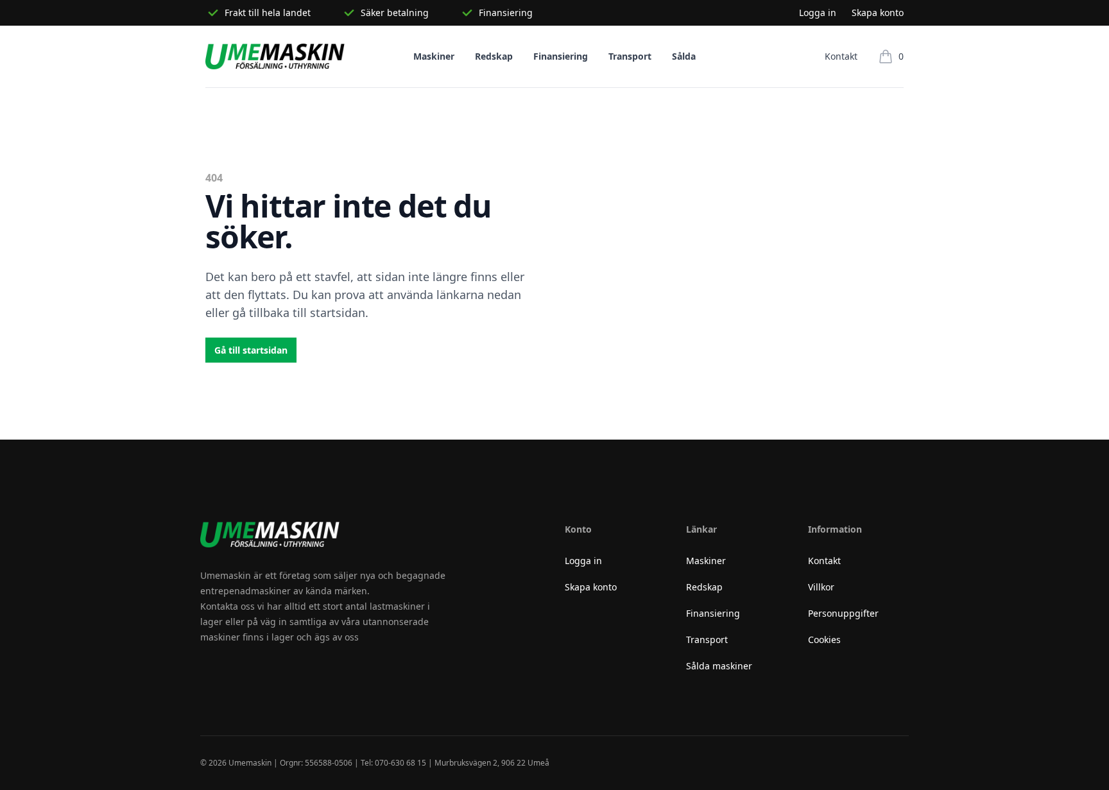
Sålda (684, 56)
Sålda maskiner (719, 666)
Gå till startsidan (251, 350)
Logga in (817, 12)
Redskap (494, 56)
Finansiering (560, 56)
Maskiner (433, 56)
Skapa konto (878, 12)
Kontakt (841, 56)
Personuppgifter (843, 613)
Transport (629, 56)
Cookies (824, 639)
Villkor (821, 587)
